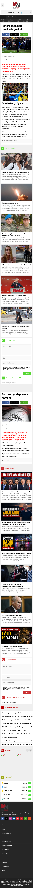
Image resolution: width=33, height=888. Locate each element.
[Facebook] (2, 818)
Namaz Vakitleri (6, 841)
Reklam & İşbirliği (6, 833)
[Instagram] (10, 818)
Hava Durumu (5, 849)
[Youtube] (17, 818)
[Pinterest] (21, 818)
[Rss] (29, 818)
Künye (3, 825)
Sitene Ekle (5, 853)
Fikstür (3, 870)
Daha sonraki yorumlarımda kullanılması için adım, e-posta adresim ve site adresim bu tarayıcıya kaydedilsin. (16, 368)
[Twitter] (6, 818)
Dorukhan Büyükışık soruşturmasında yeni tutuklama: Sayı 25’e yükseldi (20, 17)
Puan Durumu (5, 866)
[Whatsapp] (25, 818)
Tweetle (16, 34)
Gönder (25, 34)
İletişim (4, 829)
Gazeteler (4, 862)
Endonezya (6, 460)
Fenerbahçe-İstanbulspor (10, 140)
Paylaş (7, 34)
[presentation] (27, 750)
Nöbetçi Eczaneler (7, 845)
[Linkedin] (13, 818)
